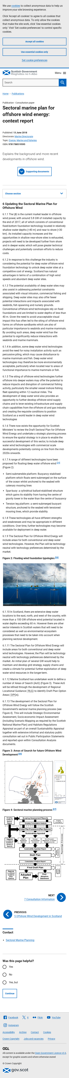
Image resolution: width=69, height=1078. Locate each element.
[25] (56, 557)
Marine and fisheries (27, 140)
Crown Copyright (11, 1038)
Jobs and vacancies (33, 1038)
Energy (12, 140)
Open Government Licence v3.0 (50, 1053)
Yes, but (13, 982)
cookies (15, 5)
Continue (9, 993)
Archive (22, 1032)
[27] (54, 809)
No (10, 974)
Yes (11, 966)
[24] (58, 463)
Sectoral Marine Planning (20, 940)
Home (6, 93)
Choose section (13, 193)
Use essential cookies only (34, 52)
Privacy (51, 1038)
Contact (35, 1032)
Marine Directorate (24, 136)
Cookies (47, 1032)
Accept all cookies (34, 41)
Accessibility (9, 1032)
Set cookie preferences (34, 60)
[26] (20, 754)
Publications (18, 93)
